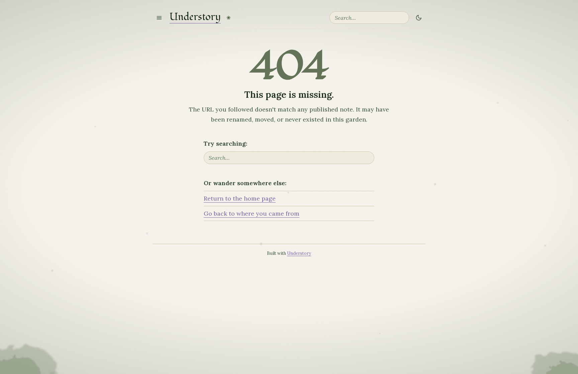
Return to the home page (240, 198)
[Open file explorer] (159, 17)
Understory (195, 17)
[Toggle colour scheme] (418, 17)
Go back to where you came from (251, 213)
